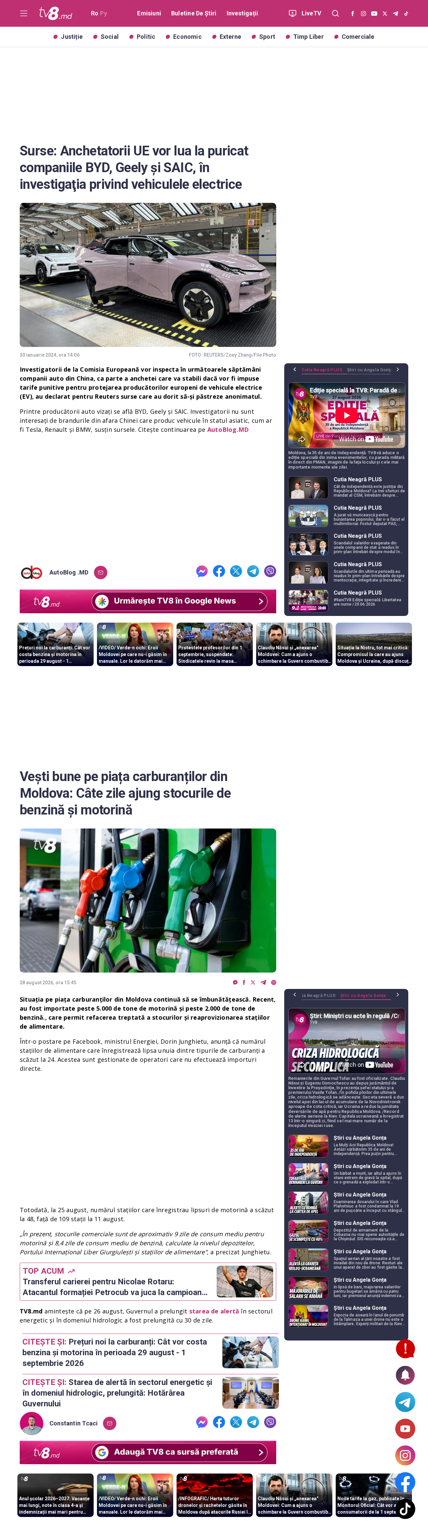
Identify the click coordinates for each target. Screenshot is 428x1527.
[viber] (270, 572)
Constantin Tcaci (73, 1423)
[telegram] (253, 572)
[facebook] (219, 572)
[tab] (324, 372)
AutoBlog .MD (69, 572)
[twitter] (236, 572)
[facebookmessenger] (202, 572)
